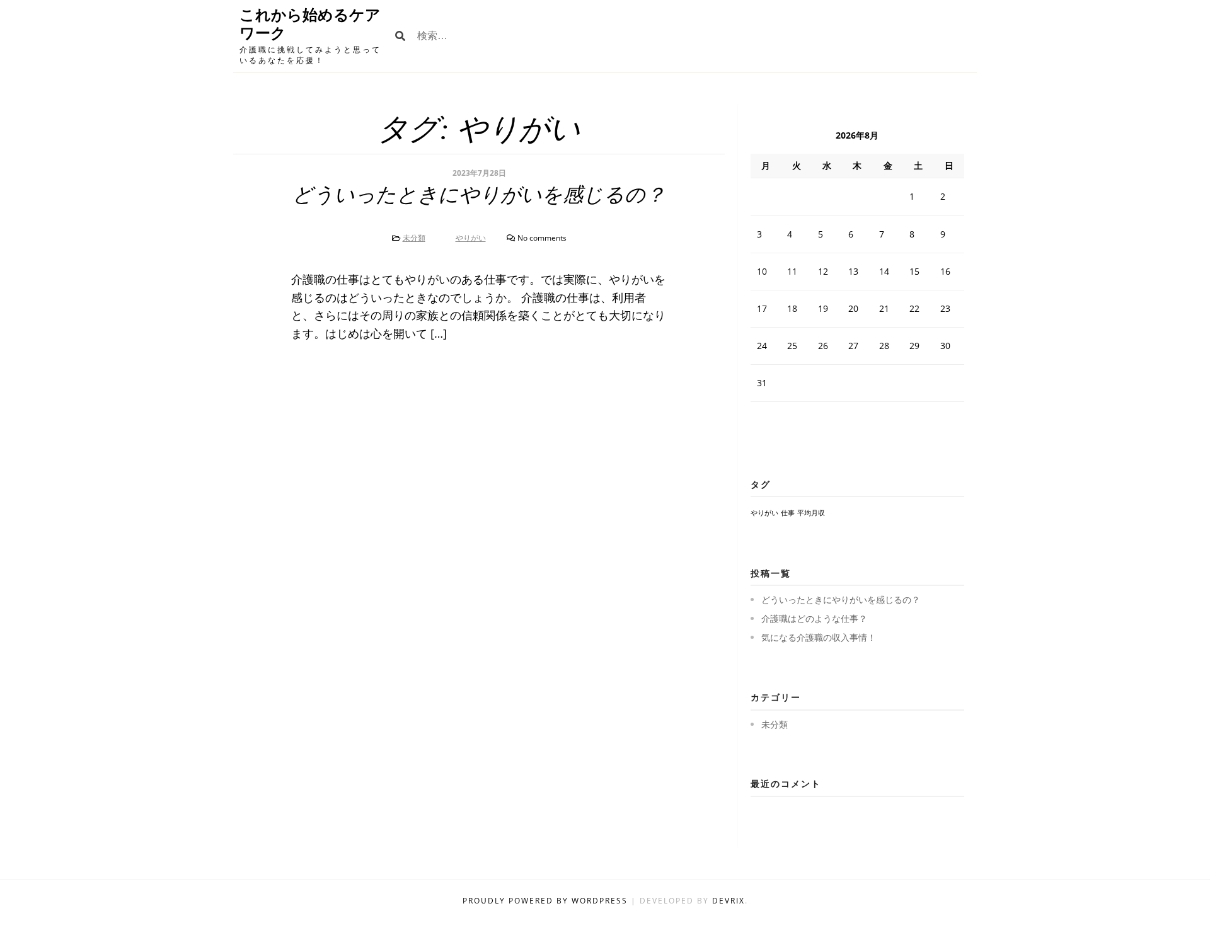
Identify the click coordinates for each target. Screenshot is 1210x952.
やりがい (471, 237)
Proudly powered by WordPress (547, 900)
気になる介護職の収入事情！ (818, 637)
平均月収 (811, 512)
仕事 (788, 512)
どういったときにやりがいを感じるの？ (479, 194)
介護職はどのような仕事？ (814, 618)
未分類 (414, 237)
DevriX (728, 900)
